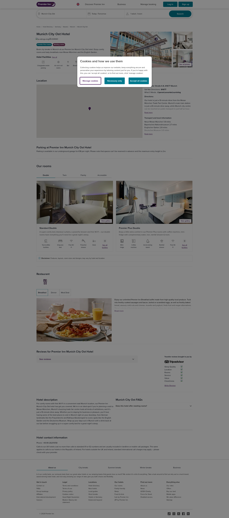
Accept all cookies (138, 81)
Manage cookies (90, 81)
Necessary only (114, 81)
